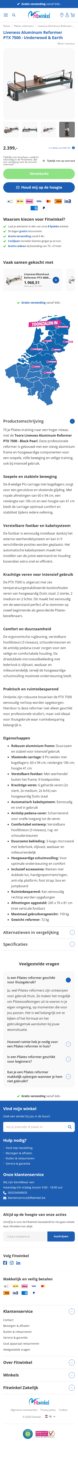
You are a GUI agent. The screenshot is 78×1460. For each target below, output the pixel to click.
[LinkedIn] (18, 1263)
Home (6, 26)
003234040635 (17, 1192)
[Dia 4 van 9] (67, 129)
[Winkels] (62, 15)
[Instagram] (12, 1263)
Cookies (63, 1410)
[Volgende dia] (68, 83)
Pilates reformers (24, 26)
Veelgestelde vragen (16, 1349)
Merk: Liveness (66, 43)
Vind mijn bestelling (19, 1148)
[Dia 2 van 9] (29, 129)
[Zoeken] (13, 15)
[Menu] (5, 15)
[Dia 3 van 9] (48, 129)
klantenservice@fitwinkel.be (26, 1198)
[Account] (67, 15)
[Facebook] (5, 1263)
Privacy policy (48, 1410)
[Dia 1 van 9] (11, 129)
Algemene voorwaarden (24, 1410)
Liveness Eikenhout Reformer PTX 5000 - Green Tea (37, 276)
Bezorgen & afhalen (19, 1153)
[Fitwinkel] (39, 1402)
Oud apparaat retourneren (21, 1343)
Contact (8, 1320)
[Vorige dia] (9, 83)
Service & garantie (18, 1163)
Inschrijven (61, 1236)
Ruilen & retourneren (20, 1158)
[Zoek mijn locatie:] (57, 15)
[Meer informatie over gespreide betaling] (73, 147)
